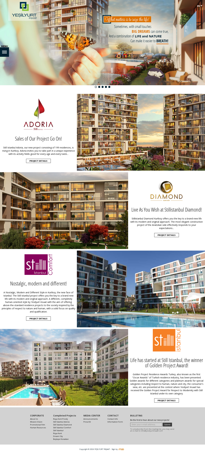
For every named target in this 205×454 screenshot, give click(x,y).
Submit (167, 424)
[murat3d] (122, 449)
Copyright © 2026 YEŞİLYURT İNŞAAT (94, 449)
